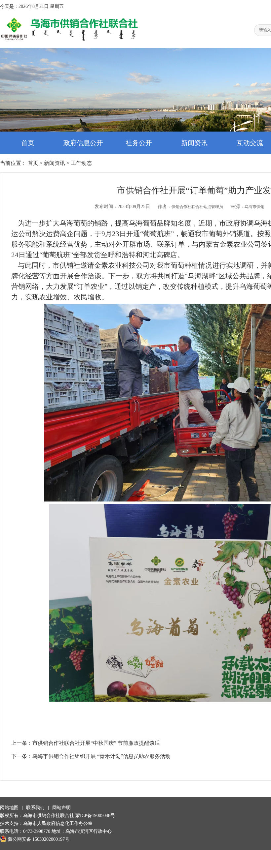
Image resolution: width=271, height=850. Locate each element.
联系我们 (35, 807)
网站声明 (61, 807)
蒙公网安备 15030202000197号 (38, 839)
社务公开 (139, 142)
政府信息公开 (83, 142)
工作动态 (81, 163)
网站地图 (9, 807)
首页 (27, 142)
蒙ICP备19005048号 (95, 815)
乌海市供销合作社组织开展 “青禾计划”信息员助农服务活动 (101, 756)
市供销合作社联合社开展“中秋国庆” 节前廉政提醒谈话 (96, 743)
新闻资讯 (194, 142)
